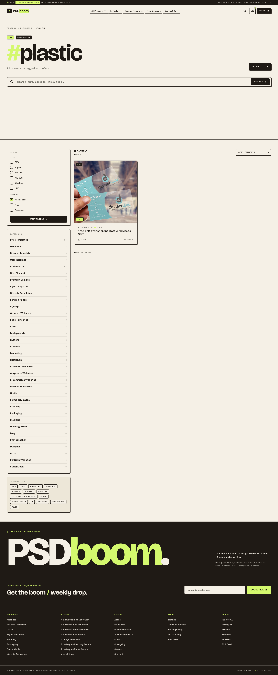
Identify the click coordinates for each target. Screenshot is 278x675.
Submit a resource (123, 634)
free (23, 486)
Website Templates (17, 654)
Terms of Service (177, 624)
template (51, 486)
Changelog (119, 644)
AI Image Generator (70, 639)
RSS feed (173, 639)
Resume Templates (16, 624)
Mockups (11, 619)
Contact (118, 654)
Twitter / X (227, 619)
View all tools (67, 654)
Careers (118, 649)
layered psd (58, 502)
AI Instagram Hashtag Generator (77, 644)
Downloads (26, 28)
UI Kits (10, 629)
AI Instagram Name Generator (76, 649)
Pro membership (122, 629)
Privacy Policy (175, 629)
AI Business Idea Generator (74, 624)
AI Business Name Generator (75, 629)
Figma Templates (15, 634)
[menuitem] (99, 10)
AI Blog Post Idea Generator (75, 619)
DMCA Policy (174, 634)
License (172, 619)
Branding (11, 639)
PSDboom (12, 28)
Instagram (227, 624)
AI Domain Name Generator (74, 634)
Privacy (248, 670)
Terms (239, 670)
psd (14, 486)
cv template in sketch (24, 497)
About (117, 619)
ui (32, 502)
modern (16, 491)
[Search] (245, 11)
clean (44, 497)
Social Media (13, 649)
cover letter (19, 502)
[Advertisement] (139, 117)
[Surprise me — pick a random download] (252, 11)
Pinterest (227, 639)
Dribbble (226, 629)
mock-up (42, 491)
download (35, 486)
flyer (15, 507)
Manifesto (119, 624)
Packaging (12, 644)
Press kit (118, 639)
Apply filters (37, 219)
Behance (226, 634)
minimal (29, 491)
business (42, 502)
